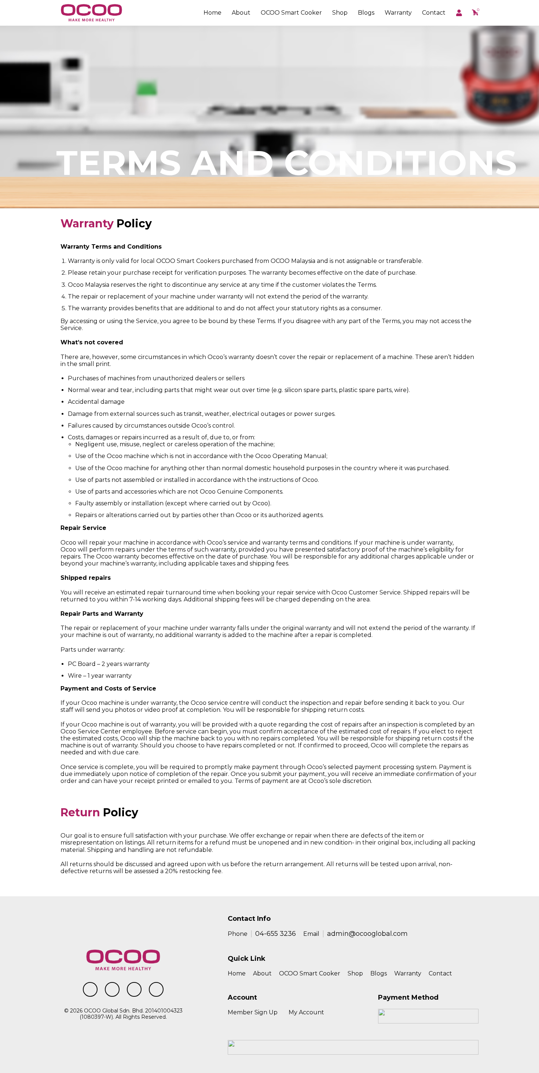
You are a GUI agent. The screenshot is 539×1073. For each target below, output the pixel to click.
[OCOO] (91, 12)
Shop (340, 12)
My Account (306, 1012)
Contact (433, 12)
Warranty (398, 12)
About (241, 12)
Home (212, 12)
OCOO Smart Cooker (309, 973)
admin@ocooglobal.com (367, 934)
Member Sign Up (253, 1012)
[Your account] (459, 13)
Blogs (366, 12)
